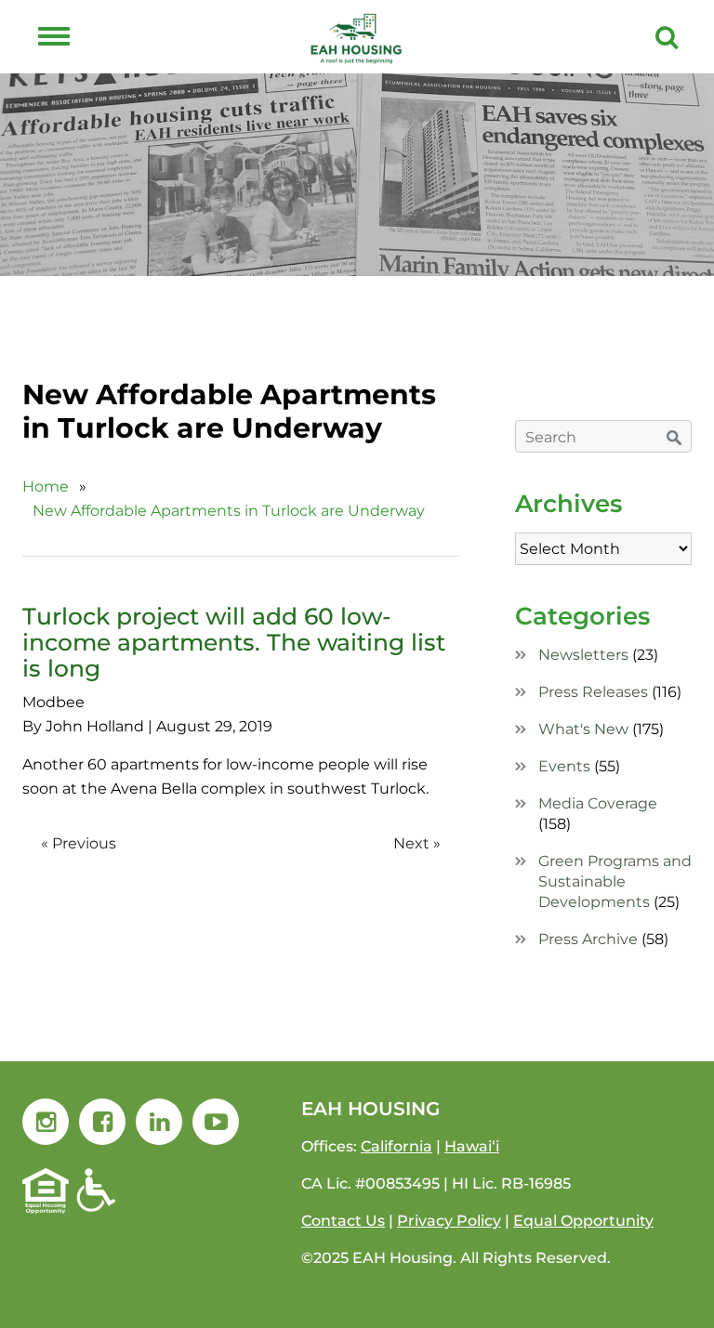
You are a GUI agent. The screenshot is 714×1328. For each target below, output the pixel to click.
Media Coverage (597, 803)
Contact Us (343, 1220)
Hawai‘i (471, 1146)
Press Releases (593, 692)
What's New (583, 729)
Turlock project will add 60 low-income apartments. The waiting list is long (233, 642)
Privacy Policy (449, 1220)
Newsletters (583, 655)
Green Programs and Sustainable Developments (615, 881)
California (396, 1146)
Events (564, 766)
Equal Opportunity (583, 1220)
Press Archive (588, 939)
